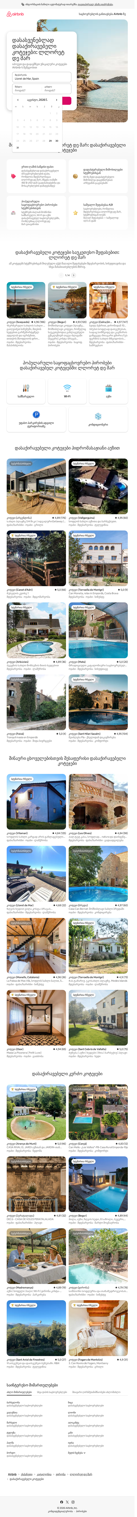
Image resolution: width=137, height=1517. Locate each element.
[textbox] (27, 90)
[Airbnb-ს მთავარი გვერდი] (15, 14)
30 (56, 140)
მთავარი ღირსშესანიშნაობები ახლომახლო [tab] (96, 1392)
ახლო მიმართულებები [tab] (19, 1392)
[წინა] (61, 275)
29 (50, 140)
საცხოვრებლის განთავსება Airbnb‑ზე (102, 14)
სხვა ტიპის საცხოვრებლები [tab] (52, 1392)
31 (18, 147)
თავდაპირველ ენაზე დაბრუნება (95, 4)
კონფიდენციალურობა (60, 1511)
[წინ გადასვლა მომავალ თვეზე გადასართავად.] (56, 100)
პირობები (81, 1511)
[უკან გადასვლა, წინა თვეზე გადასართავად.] (18, 100)
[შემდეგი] (73, 275)
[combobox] (42, 79)
